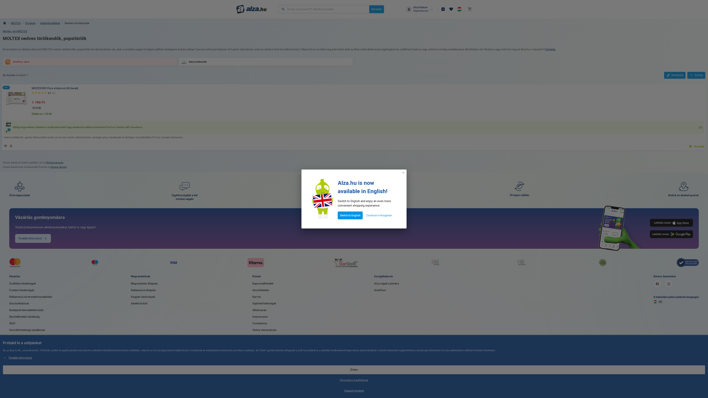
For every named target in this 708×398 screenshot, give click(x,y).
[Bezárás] (403, 173)
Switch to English (350, 215)
